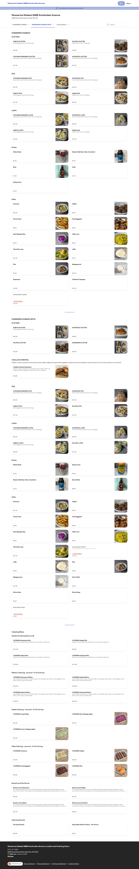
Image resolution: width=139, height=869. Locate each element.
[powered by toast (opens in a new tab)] (15, 864)
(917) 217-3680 (13, 849)
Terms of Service (29, 864)
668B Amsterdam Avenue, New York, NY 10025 (23, 852)
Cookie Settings (73, 864)
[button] (21, 24)
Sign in (128, 3)
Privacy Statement (43, 864)
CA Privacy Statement (59, 864)
